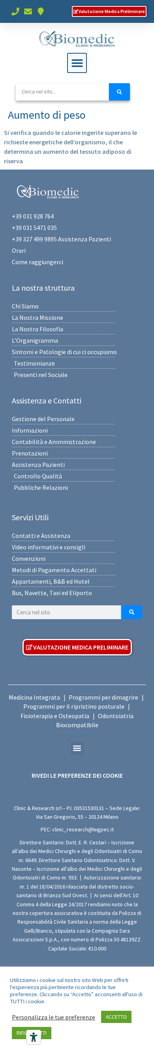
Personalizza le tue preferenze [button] (53, 1017)
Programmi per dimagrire (103, 697)
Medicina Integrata (34, 697)
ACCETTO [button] (116, 1017)
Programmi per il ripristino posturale (73, 706)
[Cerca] (119, 92)
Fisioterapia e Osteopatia (55, 716)
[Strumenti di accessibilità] (33, 1037)
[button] (77, 63)
